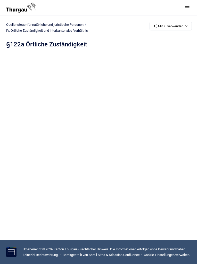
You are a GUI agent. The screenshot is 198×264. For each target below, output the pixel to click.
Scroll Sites (97, 255)
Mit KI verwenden (170, 26)
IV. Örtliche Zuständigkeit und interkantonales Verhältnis (47, 30)
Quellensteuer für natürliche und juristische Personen (45, 25)
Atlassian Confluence (124, 255)
